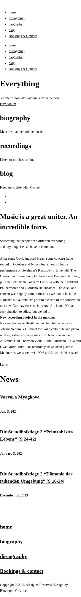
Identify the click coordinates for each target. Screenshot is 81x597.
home (12, 12)
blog (12, 30)
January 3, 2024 (12, 453)
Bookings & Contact (23, 36)
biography (15, 24)
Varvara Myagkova (20, 397)
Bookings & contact (21, 571)
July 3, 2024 (8, 411)
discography (17, 18)
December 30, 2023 (14, 495)
